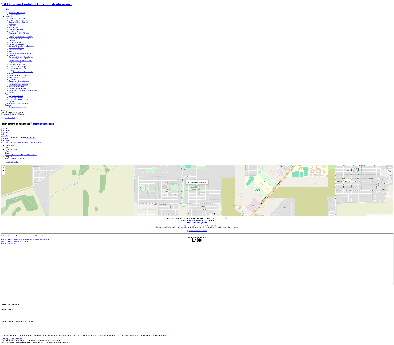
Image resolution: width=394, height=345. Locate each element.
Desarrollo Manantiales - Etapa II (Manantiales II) (21, 155)
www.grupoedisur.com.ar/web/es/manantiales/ (16, 241)
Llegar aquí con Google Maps (197, 222)
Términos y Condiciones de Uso (11, 339)
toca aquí (164, 335)
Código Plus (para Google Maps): (191, 220)
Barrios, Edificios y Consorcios (15, 158)
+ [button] (3, 167)
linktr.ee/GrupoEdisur (8, 243)
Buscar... (3, 112)
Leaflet (369, 215)
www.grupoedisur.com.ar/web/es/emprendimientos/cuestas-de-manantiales (25, 239)
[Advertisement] (62, 258)
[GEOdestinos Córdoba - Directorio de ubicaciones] (36, 4)
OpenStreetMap (377, 215)
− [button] (3, 170)
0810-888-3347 (31, 138)
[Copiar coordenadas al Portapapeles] (226, 218)
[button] (3, 173)
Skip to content (10, 118)
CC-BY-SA (390, 215)
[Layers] (389, 171)
